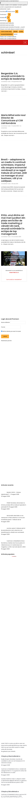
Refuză (15, 31)
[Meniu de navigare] (25, 42)
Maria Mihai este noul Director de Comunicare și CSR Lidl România (13, 119)
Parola (3, 327)
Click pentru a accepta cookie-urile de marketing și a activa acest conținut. (14, 258)
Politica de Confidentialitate (8, 37)
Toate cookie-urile (6, 31)
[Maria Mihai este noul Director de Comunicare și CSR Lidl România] (14, 105)
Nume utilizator (5, 322)
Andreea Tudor (7, 81)
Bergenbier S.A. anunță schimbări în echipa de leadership (13, 76)
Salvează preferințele (7, 34)
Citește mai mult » (9, 135)
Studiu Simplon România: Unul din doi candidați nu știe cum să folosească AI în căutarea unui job (13, 761)
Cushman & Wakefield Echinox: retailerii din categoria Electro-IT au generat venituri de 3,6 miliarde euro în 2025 (13, 770)
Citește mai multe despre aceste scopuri (12, 29)
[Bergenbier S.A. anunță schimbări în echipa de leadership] (14, 64)
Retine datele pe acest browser (11, 331)
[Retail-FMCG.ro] (9, 42)
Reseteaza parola (6, 340)
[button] (14, 3)
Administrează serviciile (7, 25)
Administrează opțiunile (7, 23)
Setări (21, 31)
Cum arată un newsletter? (14, 279)
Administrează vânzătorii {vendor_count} (12, 27)
